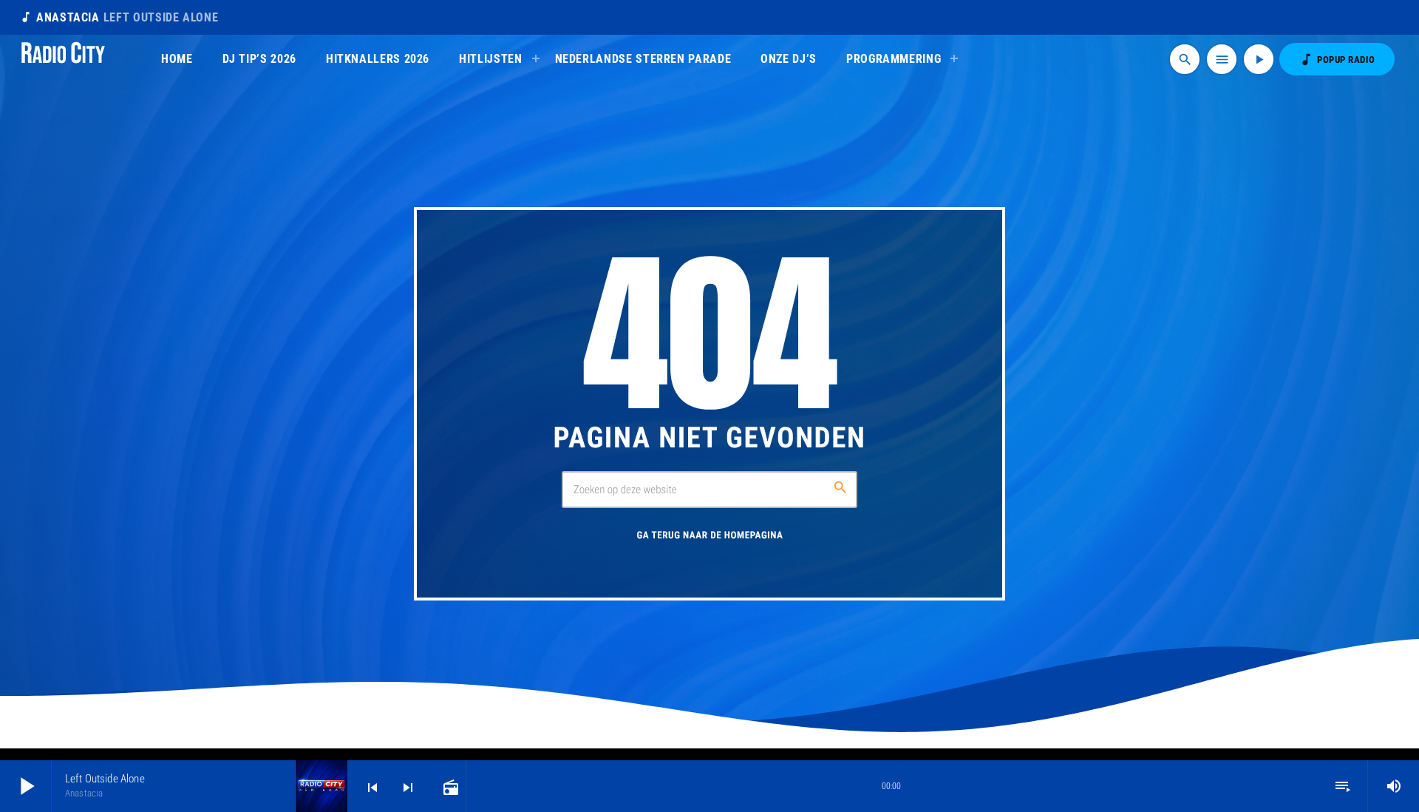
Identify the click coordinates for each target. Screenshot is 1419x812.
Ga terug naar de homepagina (709, 535)
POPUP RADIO (1337, 59)
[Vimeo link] (63, 59)
